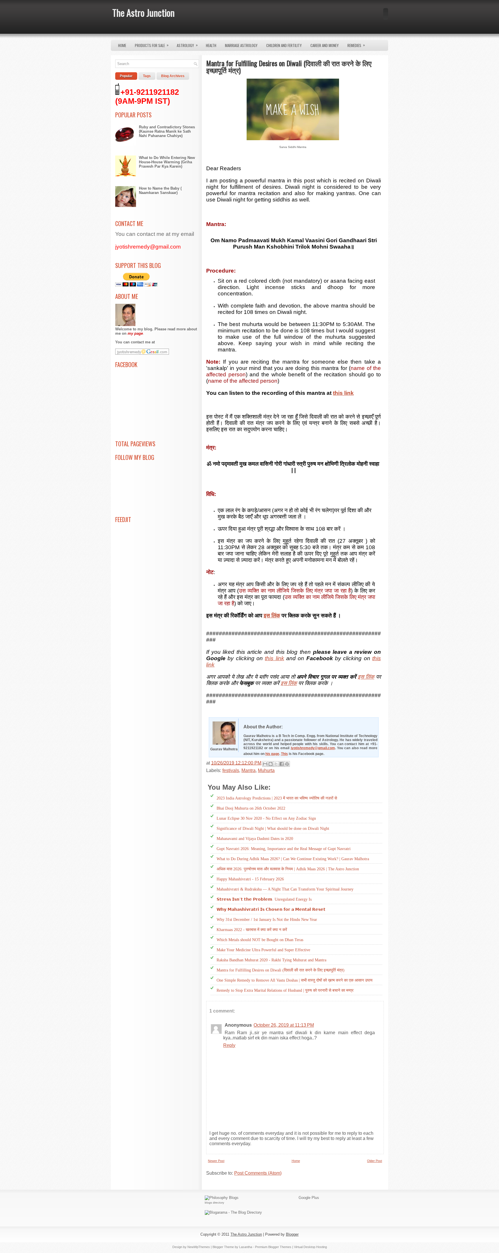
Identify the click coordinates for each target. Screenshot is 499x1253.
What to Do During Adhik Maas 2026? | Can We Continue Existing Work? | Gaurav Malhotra (293, 859)
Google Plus (309, 1197)
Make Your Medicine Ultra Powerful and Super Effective (263, 950)
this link (343, 393)
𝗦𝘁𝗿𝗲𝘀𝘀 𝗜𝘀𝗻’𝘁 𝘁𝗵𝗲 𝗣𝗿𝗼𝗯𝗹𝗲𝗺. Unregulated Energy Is (264, 899)
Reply (229, 1045)
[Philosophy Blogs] (222, 1197)
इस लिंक (272, 615)
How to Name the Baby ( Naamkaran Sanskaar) (160, 190)
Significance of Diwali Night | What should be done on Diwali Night (273, 828)
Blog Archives (173, 76)
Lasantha (245, 1247)
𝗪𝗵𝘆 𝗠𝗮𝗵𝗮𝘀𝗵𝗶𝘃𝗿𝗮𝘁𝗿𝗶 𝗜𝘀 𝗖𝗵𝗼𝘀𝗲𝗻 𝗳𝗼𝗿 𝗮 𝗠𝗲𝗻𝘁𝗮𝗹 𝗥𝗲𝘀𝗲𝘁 (271, 909)
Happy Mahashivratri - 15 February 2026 (250, 879)
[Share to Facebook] (281, 764)
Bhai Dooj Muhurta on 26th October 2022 (251, 808)
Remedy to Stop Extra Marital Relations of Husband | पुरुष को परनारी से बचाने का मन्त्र (285, 990)
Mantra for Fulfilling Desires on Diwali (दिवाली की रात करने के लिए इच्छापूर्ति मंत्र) (281, 970)
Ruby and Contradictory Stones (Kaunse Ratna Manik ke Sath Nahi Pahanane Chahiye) (167, 131)
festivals (230, 770)
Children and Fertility (284, 45)
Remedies (356, 45)
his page (272, 754)
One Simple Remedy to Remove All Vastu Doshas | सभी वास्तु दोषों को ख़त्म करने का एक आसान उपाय (295, 980)
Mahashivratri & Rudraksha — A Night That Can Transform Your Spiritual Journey (285, 889)
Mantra (248, 770)
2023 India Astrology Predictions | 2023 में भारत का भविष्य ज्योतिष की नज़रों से (277, 798)
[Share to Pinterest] (287, 764)
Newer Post (216, 1161)
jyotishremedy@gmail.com (313, 748)
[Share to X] (276, 764)
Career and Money (324, 45)
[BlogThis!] (270, 764)
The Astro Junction (143, 12)
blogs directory (214, 1202)
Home (122, 45)
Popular (126, 76)
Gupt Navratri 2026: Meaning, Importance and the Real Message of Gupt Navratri (284, 849)
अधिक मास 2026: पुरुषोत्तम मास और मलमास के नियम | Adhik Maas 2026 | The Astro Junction (288, 869)
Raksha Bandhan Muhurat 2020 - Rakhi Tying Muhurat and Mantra (271, 960)
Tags (147, 76)
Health (211, 45)
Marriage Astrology (241, 45)
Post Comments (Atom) (258, 1173)
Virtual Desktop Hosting (310, 1247)
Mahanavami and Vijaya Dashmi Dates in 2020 (255, 838)
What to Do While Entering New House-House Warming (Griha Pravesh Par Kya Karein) (167, 162)
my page (135, 333)
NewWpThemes (198, 1247)
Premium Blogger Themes (273, 1247)
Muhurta (266, 770)
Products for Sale (152, 45)
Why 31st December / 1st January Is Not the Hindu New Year (267, 919)
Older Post (374, 1161)
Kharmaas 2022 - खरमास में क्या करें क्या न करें (252, 930)
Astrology (187, 45)
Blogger (292, 1234)
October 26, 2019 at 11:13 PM (284, 1025)
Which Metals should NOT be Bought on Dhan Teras (260, 940)
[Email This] (265, 764)
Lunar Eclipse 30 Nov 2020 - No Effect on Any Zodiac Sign (266, 818)
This (284, 754)
